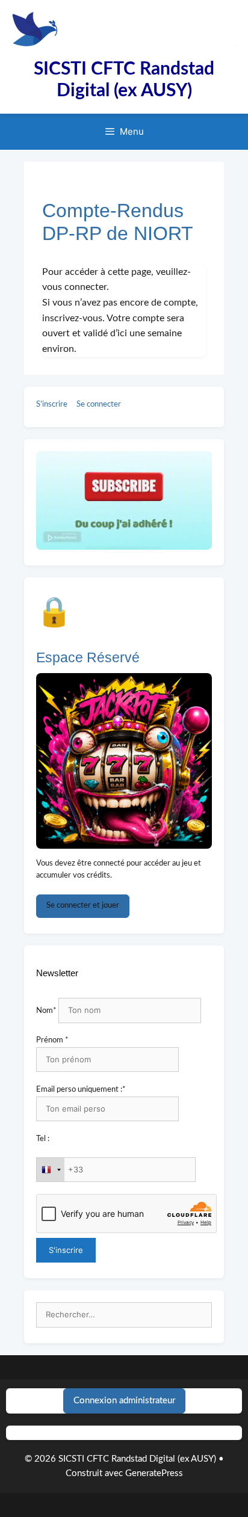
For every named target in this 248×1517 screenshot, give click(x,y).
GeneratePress (154, 1473)
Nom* (46, 1011)
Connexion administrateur (124, 1400)
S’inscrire (51, 404)
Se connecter (98, 404)
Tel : (42, 1139)
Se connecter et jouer (82, 905)
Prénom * (52, 1040)
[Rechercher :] (124, 1315)
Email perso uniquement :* (81, 1090)
